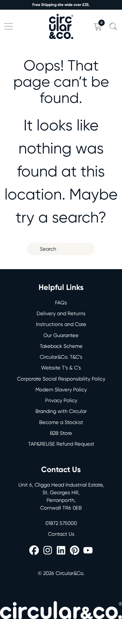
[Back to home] (61, 26)
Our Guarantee (61, 335)
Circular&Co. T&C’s (61, 357)
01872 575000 (61, 523)
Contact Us (61, 534)
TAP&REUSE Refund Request (61, 444)
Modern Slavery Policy (61, 389)
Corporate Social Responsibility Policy (61, 379)
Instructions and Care (61, 324)
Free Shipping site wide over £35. (61, 4)
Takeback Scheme (61, 346)
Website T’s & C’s (61, 368)
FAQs (61, 303)
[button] (8, 26)
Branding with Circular (61, 411)
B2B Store (61, 433)
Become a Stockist (61, 422)
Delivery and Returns (61, 313)
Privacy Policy (61, 400)
